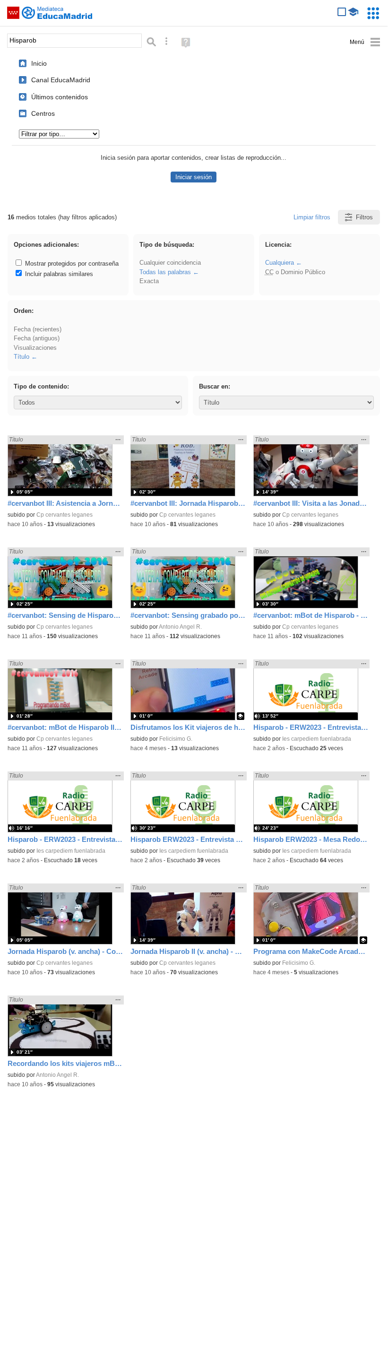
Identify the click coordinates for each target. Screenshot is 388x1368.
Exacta (149, 281)
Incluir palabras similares (58, 273)
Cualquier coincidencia (170, 262)
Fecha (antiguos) (37, 338)
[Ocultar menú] (365, 42)
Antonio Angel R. (180, 627)
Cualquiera (279, 262)
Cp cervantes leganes (64, 515)
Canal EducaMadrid (60, 80)
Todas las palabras (165, 272)
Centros (43, 113)
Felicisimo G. (175, 739)
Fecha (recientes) (37, 329)
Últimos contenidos (59, 97)
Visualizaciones (35, 347)
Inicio (39, 63)
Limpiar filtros (311, 217)
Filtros (364, 217)
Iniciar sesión (193, 177)
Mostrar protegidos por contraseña (71, 263)
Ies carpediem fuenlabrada (316, 739)
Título (21, 356)
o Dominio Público (295, 272)
